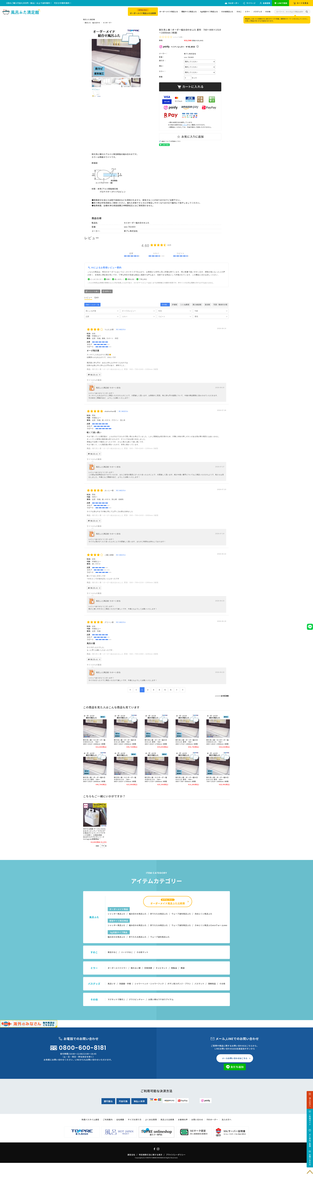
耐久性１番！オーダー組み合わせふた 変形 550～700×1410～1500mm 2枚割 (125, 515)
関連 (183, 968)
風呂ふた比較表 (167, 1119)
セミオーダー (107, 23)
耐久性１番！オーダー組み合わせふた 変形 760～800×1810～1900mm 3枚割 (125, 742)
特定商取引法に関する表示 (150, 1154)
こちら (184, 125)
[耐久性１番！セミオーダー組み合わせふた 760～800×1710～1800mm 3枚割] (156, 763)
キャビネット (162, 968)
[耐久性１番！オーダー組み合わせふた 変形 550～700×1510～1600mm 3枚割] (218, 763)
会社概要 (120, 1119)
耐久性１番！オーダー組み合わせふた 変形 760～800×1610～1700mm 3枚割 (156, 742)
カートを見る (302, 3)
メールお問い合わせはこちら (234, 1058)
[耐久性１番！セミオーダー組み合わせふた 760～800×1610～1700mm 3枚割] (125, 763)
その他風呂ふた (227, 11)
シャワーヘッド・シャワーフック (149, 983)
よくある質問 (151, 1119)
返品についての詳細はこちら (171, 141)
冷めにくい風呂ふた (203, 913)
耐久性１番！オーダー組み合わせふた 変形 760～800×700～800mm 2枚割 (187, 779)
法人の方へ (226, 1119)
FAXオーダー (233, 3)
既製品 (174, 968)
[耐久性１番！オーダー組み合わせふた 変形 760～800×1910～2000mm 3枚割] (95, 763)
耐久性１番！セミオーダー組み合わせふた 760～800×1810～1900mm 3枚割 (217, 742)
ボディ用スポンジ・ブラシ (179, 983)
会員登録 (266, 3)
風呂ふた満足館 (89, 19)
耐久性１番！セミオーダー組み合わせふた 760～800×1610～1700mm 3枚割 (125, 779)
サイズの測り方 (134, 1119)
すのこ (239, 11)
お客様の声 (183, 1119)
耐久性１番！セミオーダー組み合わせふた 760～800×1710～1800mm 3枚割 (156, 779)
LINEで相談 (282, 3)
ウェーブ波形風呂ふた (181, 913)
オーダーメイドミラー (117, 968)
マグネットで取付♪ (116, 999)
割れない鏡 (136, 968)
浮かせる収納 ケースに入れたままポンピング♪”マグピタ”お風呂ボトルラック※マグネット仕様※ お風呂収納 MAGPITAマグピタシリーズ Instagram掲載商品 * (95, 834)
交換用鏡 (148, 968)
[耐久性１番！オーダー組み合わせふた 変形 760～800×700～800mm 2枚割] (187, 763)
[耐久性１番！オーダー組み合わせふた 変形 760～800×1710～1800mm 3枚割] (187, 726)
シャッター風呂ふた (116, 913)
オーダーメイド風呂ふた (168, 11)
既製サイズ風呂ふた (189, 11)
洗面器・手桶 (125, 983)
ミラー (247, 11)
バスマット (199, 983)
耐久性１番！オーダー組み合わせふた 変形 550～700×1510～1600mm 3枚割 (217, 779)
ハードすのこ (127, 952)
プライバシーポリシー (176, 1154)
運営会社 (131, 1154)
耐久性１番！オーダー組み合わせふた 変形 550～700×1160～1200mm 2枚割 (125, 369)
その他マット (142, 952)
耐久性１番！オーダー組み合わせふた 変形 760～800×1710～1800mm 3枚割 (187, 742)
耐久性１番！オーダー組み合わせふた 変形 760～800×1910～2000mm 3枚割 (94, 779)
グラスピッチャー (137, 999)
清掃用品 (212, 983)
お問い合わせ (197, 1119)
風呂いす (112, 983)
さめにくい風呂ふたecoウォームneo (211, 925)
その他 (267, 11)
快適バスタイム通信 (90, 1119)
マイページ (251, 3)
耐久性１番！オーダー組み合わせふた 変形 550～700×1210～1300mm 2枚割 (125, 582)
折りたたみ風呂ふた (159, 913)
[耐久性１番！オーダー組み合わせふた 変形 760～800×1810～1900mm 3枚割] (125, 726)
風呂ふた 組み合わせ (92, 23)
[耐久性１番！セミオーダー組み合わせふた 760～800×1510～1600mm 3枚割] (95, 726)
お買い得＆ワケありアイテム (161, 999)
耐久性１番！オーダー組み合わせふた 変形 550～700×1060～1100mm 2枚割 (125, 654)
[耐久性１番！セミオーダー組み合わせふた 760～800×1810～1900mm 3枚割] (218, 726)
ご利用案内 (108, 1119)
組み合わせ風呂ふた (138, 913)
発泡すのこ (112, 952)
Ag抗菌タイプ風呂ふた (209, 11)
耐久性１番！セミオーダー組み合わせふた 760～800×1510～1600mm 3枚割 (94, 742)
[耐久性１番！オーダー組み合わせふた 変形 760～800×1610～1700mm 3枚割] (156, 726)
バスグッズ (257, 11)
